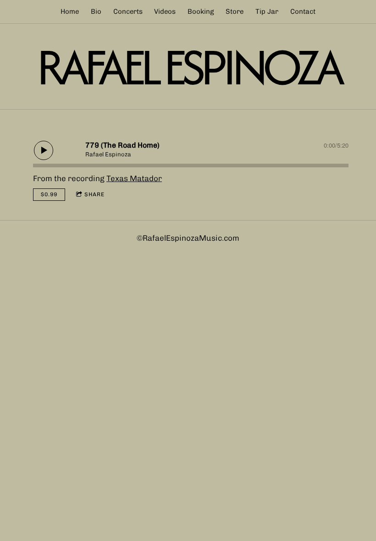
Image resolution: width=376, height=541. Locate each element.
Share (94, 194)
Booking (201, 11)
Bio (96, 11)
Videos (165, 11)
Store (234, 11)
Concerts (128, 11)
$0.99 (49, 194)
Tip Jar (266, 11)
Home (70, 11)
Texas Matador (134, 178)
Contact (302, 11)
